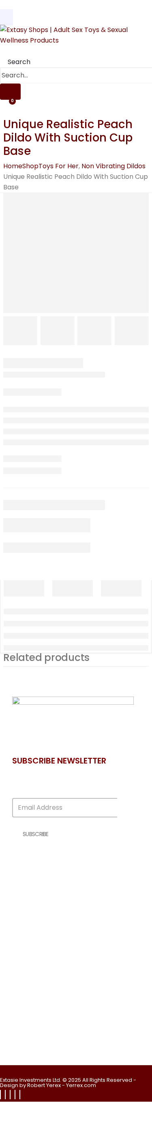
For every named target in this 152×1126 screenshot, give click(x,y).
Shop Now (40, 1029)
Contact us (42, 890)
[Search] (10, 92)
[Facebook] (0, 1094)
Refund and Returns (55, 907)
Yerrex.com (81, 1085)
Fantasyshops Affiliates (60, 956)
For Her (35, 1038)
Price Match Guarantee (60, 981)
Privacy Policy (45, 898)
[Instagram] (10, 1094)
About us (38, 881)
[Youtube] (5, 1094)
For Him (36, 1046)
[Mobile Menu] (6, 17)
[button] (15, 61)
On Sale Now (44, 973)
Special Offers (46, 964)
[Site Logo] (73, 35)
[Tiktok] (19, 1094)
